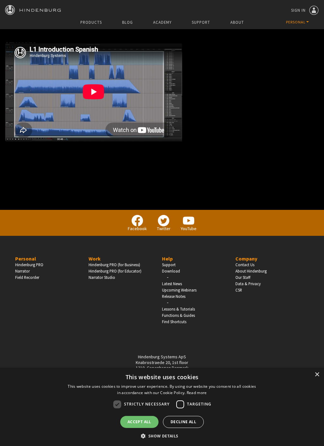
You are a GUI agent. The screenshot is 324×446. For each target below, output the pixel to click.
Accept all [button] (139, 421)
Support (201, 22)
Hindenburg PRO (29, 264)
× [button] (317, 374)
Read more (197, 392)
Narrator (22, 270)
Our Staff (242, 277)
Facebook (137, 228)
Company (246, 258)
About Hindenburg (251, 270)
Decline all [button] (183, 421)
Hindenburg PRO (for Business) (114, 264)
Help (167, 258)
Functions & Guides (178, 315)
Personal (25, 258)
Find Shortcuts (174, 321)
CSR (238, 289)
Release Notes (173, 296)
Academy (162, 22)
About (237, 22)
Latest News (172, 283)
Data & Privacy (248, 283)
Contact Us (244, 264)
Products (91, 22)
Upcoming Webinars (179, 289)
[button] (162, 435)
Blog (127, 22)
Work (95, 258)
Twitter (164, 228)
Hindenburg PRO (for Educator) (115, 270)
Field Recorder (27, 277)
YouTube (188, 228)
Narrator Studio (102, 277)
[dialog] (162, 407)
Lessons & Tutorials (178, 308)
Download (171, 270)
